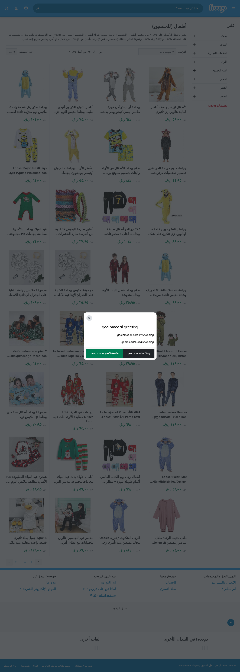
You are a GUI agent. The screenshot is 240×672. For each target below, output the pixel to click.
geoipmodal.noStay (138, 353)
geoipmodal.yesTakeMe (104, 353)
